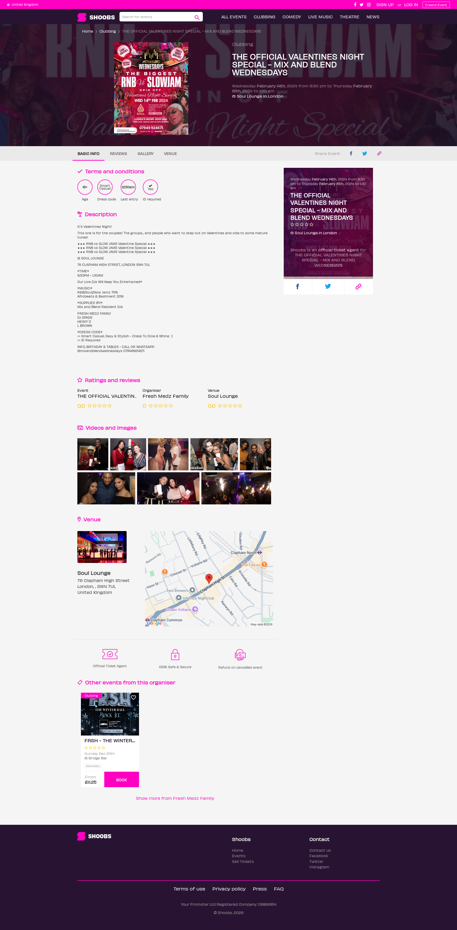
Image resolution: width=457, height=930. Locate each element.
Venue (170, 153)
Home (87, 31)
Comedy (292, 16)
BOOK (121, 779)
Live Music (320, 16)
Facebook (318, 855)
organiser (162, 682)
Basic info (88, 153)
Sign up (385, 4)
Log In (411, 4)
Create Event (436, 5)
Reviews (118, 153)
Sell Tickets (243, 861)
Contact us (320, 850)
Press (260, 888)
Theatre (349, 16)
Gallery (146, 153)
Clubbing (264, 16)
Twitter (316, 861)
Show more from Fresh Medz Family (175, 798)
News (373, 16)
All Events (234, 16)
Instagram (319, 867)
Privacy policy (229, 888)
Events (238, 855)
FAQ (279, 888)
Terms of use (189, 888)
